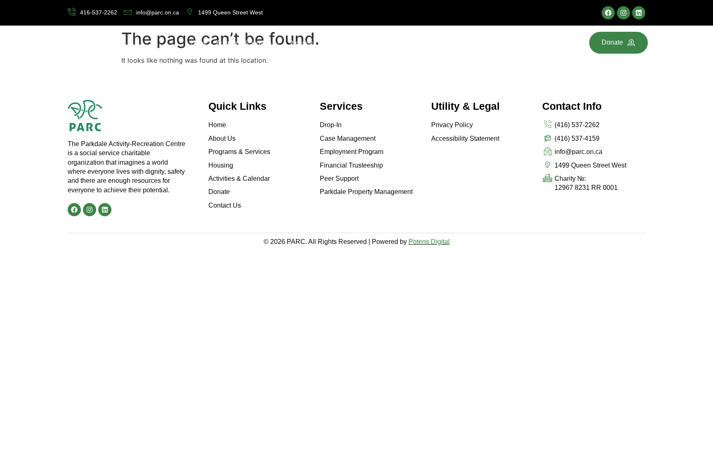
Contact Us (486, 42)
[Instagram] (623, 12)
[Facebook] (608, 12)
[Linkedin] (638, 12)
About (415, 42)
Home (199, 42)
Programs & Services (244, 42)
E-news (452, 42)
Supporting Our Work (360, 42)
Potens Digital (429, 241)
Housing (302, 42)
